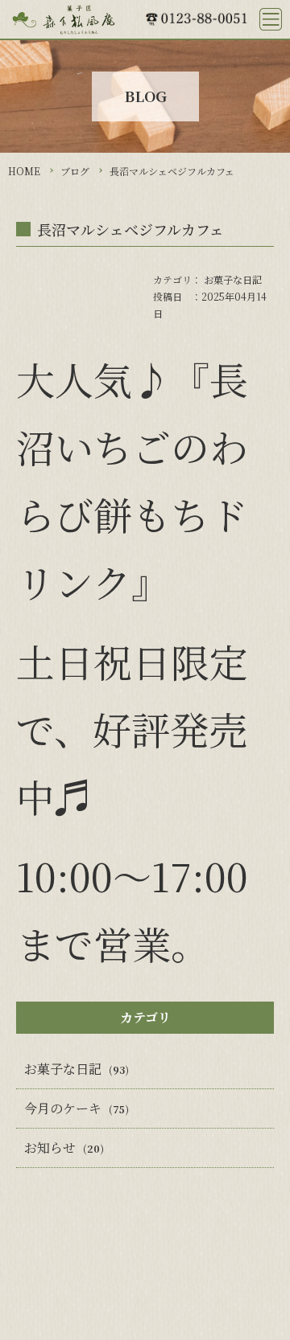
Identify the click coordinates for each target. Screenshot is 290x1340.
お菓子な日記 (233, 279)
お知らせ (50, 1147)
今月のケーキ (63, 1108)
